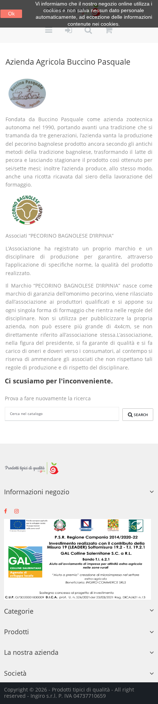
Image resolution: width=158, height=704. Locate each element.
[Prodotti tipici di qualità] (31, 468)
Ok (11, 14)
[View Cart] (109, 30)
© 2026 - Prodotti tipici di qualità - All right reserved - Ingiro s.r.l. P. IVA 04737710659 (69, 692)
